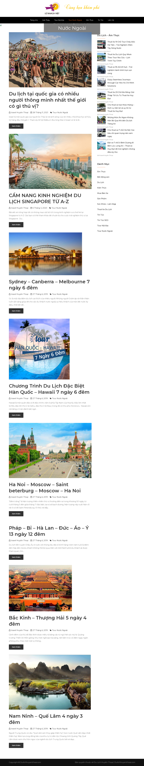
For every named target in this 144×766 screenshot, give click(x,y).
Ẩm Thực (89, 20)
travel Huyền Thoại (19, 112)
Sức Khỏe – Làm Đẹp (106, 204)
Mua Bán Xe (102, 193)
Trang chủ (34, 20)
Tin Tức (100, 20)
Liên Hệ (111, 20)
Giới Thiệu (46, 20)
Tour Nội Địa (59, 20)
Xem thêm (16, 126)
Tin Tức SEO (102, 220)
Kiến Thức (101, 188)
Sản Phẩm (102, 199)
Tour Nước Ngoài (75, 20)
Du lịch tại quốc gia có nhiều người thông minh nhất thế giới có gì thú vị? (47, 100)
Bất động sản (103, 177)
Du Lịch (100, 182)
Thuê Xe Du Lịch (104, 209)
